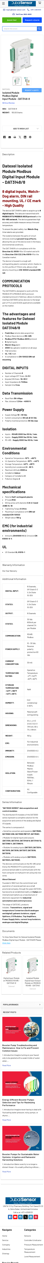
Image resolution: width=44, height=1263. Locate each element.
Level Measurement (32, 1256)
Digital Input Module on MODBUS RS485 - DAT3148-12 (11, 980)
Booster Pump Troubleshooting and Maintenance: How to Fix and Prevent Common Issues (20, 1048)
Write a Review (8, 103)
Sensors (27, 1236)
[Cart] (40, 3)
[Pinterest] (30, 137)
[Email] (9, 137)
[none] (22, 56)
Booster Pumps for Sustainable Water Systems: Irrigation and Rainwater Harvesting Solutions (20, 1157)
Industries (6, 1249)
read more (6, 1065)
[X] (20, 137)
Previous (3, 975)
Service (5, 1240)
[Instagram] (20, 1217)
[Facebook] (4, 137)
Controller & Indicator (32, 1240)
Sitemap (5, 1253)
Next (40, 975)
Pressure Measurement (33, 1244)
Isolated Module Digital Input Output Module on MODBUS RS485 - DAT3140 (33, 982)
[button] (22, 128)
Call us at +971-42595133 (23, 1212)
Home (4, 1236)
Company (6, 1244)
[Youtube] (15, 1217)
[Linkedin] (25, 137)
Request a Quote (32, 20)
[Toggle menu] (3, 3)
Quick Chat (11, 20)
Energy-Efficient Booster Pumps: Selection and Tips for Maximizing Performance (18, 1102)
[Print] (15, 137)
